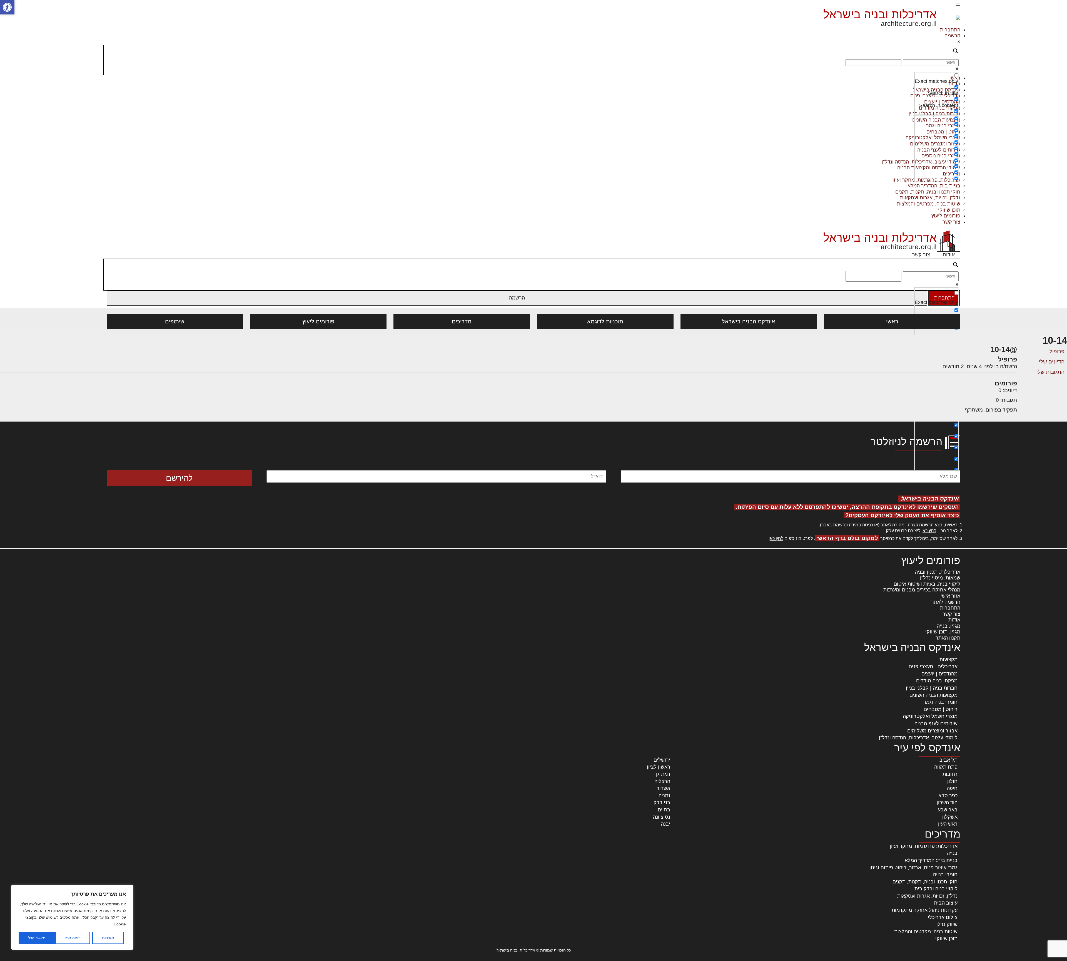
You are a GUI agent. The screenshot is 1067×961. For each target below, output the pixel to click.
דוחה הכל (73, 938)
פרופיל (1056, 351)
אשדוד (663, 788)
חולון (952, 781)
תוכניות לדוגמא (605, 321)
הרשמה (952, 35)
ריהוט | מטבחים (941, 709)
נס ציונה (661, 817)
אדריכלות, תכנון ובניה (937, 572)
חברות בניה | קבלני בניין (932, 688)
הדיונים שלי (1051, 362)
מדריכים (462, 321)
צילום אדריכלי (943, 917)
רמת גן (663, 774)
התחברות (950, 30)
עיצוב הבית (946, 903)
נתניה (664, 795)
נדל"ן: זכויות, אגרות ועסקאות (930, 197)
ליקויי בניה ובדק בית (936, 888)
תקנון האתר (948, 638)
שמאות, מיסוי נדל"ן (940, 578)
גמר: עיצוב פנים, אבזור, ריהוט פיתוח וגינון (913, 867)
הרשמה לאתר (945, 602)
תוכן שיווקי (949, 210)
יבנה (665, 824)
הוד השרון (947, 802)
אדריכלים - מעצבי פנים (933, 666)
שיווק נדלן (947, 924)
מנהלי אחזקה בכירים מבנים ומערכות (921, 590)
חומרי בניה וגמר (940, 702)
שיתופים (175, 321)
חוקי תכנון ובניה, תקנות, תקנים (927, 192)
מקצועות (948, 659)
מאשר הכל (37, 938)
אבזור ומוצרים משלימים (932, 731)
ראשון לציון (658, 767)
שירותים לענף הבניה (936, 723)
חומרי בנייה (945, 874)
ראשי (892, 321)
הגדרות (108, 938)
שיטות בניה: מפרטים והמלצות (928, 204)
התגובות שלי (1050, 372)
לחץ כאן (928, 530)
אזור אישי (950, 596)
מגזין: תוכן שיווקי (942, 632)
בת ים (664, 810)
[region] (72, 917)
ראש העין (948, 824)
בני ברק (662, 802)
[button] (7, 7)
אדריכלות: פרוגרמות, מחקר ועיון (924, 846)
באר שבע (948, 810)
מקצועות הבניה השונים (933, 695)
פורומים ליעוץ (945, 216)
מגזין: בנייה (948, 626)
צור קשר (951, 222)
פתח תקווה (946, 767)
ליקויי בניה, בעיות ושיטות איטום (927, 584)
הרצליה (662, 781)
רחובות (950, 774)
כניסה (867, 524)
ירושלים (662, 760)
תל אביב (948, 760)
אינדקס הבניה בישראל (748, 321)
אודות (949, 254)
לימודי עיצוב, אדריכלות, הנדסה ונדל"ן (918, 737)
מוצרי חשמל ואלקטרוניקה (930, 716)
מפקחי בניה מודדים (937, 680)
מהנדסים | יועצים (939, 674)
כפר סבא (948, 795)
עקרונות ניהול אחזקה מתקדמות (925, 910)
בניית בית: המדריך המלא (934, 186)
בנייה (952, 853)
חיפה (952, 788)
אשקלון (950, 817)
